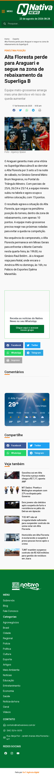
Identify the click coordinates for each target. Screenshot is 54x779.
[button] (14, 110)
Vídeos (7, 712)
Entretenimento (11, 685)
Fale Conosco (10, 610)
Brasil (6, 627)
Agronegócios (11, 622)
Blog (5, 605)
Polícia (6, 643)
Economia (8, 690)
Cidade (7, 632)
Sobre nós (9, 600)
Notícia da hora (11, 701)
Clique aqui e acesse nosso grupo (27, 328)
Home (6, 39)
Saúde (6, 696)
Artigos (7, 664)
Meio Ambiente (11, 669)
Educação (8, 680)
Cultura (7, 654)
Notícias (7, 675)
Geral (6, 706)
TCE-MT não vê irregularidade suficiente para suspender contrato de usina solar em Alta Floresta (36, 523)
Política (7, 648)
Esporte (16, 39)
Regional (8, 638)
